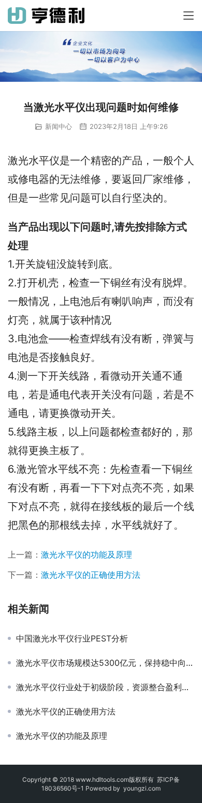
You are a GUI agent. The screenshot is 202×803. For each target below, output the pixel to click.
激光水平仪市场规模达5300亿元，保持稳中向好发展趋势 (105, 662)
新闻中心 (58, 126)
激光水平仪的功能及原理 (86, 554)
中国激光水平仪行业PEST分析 (72, 638)
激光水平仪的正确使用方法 (90, 575)
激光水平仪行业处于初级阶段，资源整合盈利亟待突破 (105, 687)
